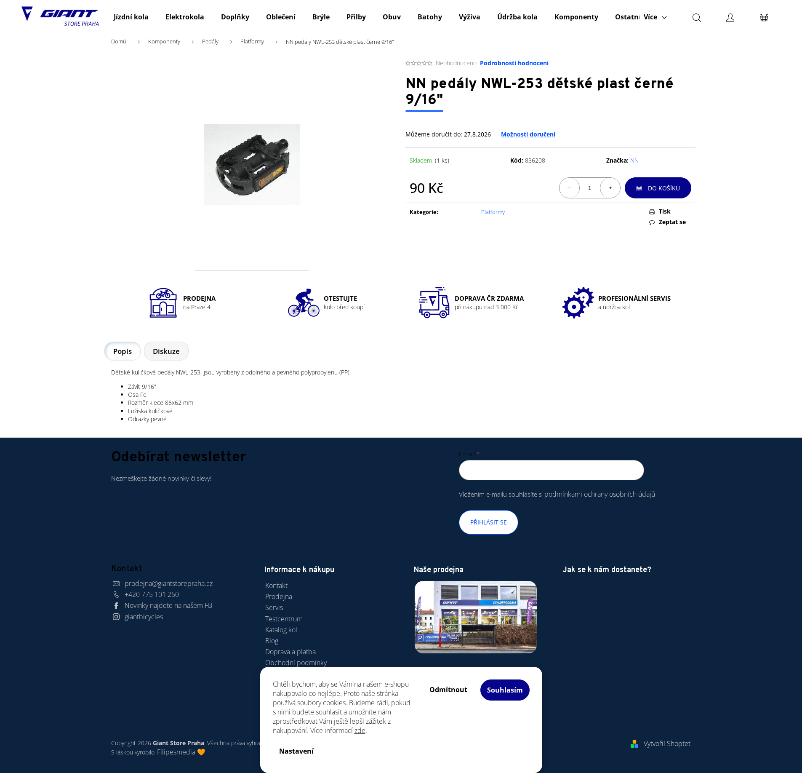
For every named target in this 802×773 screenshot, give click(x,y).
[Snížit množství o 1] (570, 188)
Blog (271, 640)
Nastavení (296, 751)
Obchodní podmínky (296, 662)
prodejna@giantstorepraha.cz (169, 583)
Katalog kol (281, 629)
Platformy (493, 212)
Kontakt (276, 585)
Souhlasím (505, 690)
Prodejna (278, 596)
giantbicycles (144, 616)
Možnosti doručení (528, 134)
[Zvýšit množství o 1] (610, 188)
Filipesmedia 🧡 (181, 752)
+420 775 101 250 (152, 594)
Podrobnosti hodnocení (514, 63)
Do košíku (664, 188)
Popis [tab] (122, 351)
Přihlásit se (488, 522)
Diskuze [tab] (166, 351)
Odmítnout (448, 689)
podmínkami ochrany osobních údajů (599, 494)
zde (359, 730)
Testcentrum (284, 618)
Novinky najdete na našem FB (168, 605)
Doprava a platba (290, 651)
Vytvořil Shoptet (667, 743)
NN (634, 160)
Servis (274, 607)
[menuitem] (131, 17)
